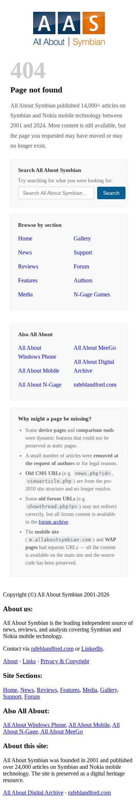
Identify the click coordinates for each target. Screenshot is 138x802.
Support (83, 252)
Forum (81, 266)
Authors (83, 280)
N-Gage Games (92, 294)
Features (28, 280)
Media (25, 294)
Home (25, 238)
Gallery (82, 238)
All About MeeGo (95, 348)
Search (111, 193)
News (25, 252)
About (10, 661)
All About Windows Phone (34, 725)
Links (29, 661)
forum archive (53, 522)
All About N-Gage (39, 384)
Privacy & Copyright (64, 661)
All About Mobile (38, 370)
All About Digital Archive (33, 792)
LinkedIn (92, 649)
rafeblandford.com (95, 384)
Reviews (28, 266)
